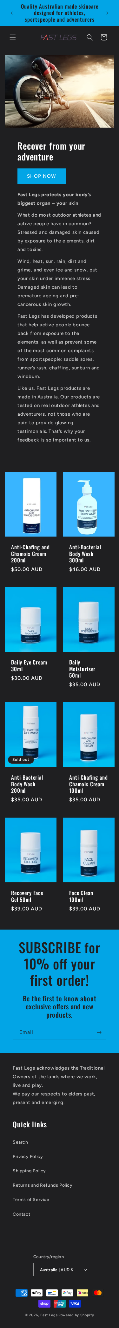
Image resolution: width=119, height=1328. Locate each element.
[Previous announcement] (12, 13)
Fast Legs (48, 1315)
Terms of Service (31, 1199)
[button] (13, 37)
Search (20, 1142)
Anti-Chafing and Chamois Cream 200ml (30, 553)
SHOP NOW (41, 176)
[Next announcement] (107, 13)
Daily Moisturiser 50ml (82, 669)
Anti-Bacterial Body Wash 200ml (27, 784)
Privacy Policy (28, 1156)
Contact (21, 1214)
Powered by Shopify (76, 1315)
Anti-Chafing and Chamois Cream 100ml (88, 784)
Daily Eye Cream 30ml (29, 665)
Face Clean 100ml (81, 896)
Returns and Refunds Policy (43, 1185)
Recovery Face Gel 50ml (27, 896)
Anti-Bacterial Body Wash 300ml (85, 553)
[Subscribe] (99, 1032)
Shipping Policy (29, 1171)
